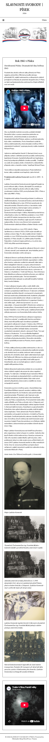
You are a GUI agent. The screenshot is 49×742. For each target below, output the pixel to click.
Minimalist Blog (17, 739)
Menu (44, 20)
